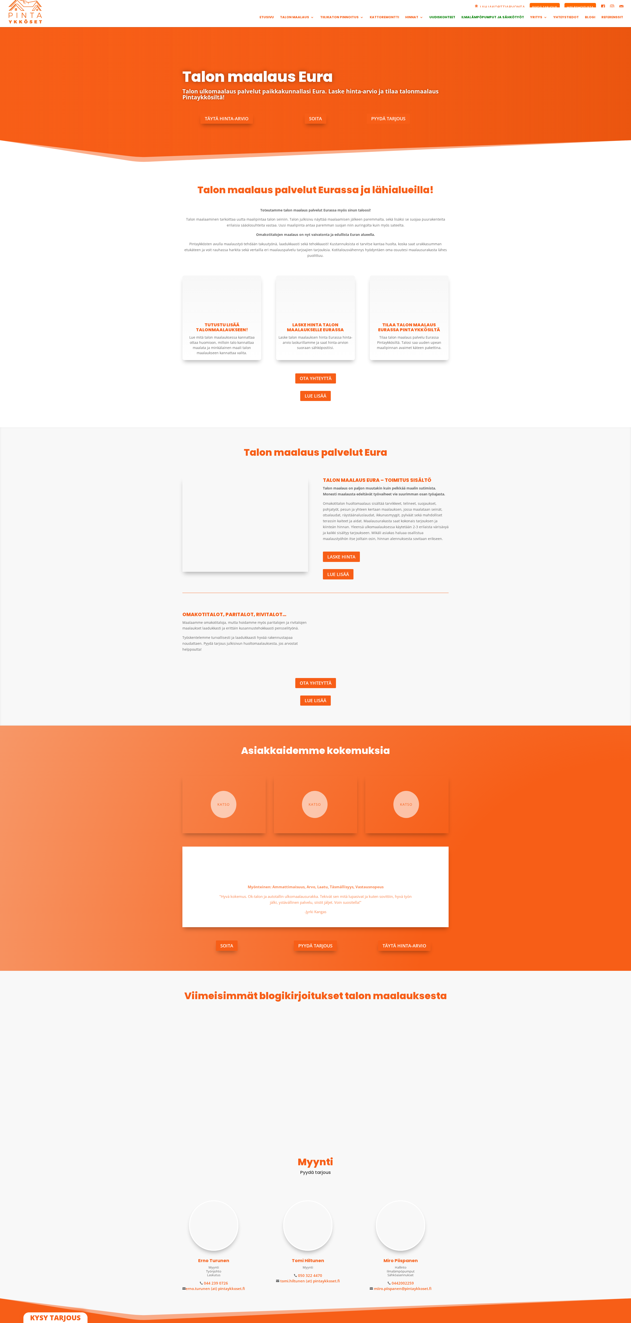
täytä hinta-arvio (226, 119)
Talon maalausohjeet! (211, 1083)
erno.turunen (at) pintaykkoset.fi (215, 1288)
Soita (315, 119)
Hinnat (411, 17)
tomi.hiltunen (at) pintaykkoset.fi (309, 1280)
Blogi (590, 17)
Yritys (536, 17)
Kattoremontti (384, 17)
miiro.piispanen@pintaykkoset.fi (402, 1288)
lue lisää (195, 1104)
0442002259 (402, 1283)
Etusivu (267, 17)
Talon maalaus (294, 17)
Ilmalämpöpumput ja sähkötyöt (492, 17)
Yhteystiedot (566, 17)
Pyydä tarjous (388, 119)
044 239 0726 (215, 1283)
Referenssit (612, 17)
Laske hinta (341, 557)
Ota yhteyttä (316, 378)
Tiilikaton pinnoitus (339, 17)
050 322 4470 (309, 1275)
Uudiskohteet (442, 17)
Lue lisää (315, 396)
